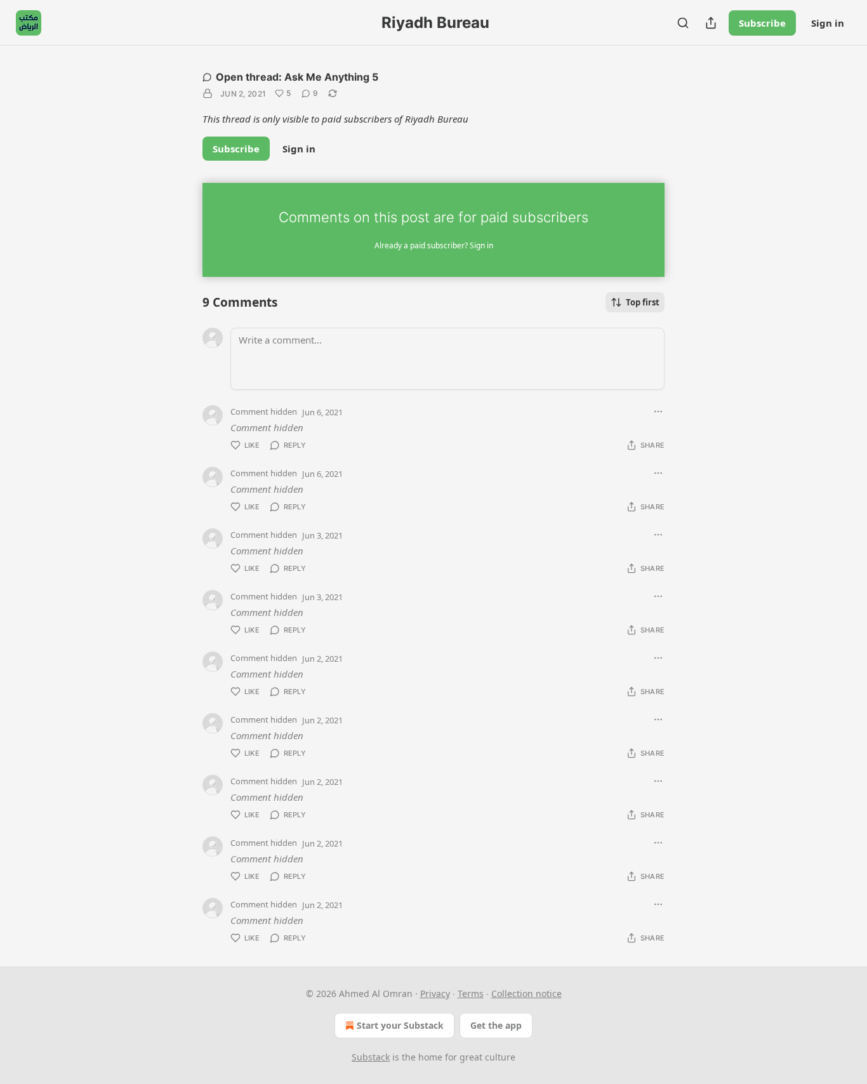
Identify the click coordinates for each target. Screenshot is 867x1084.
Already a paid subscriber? (433, 245)
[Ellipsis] (658, 411)
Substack (371, 1057)
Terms (471, 993)
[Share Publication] (711, 23)
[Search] (683, 23)
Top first (642, 302)
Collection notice (526, 993)
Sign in (827, 23)
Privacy (435, 993)
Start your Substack (400, 1025)
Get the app (496, 1025)
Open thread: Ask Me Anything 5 (297, 76)
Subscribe (762, 23)
